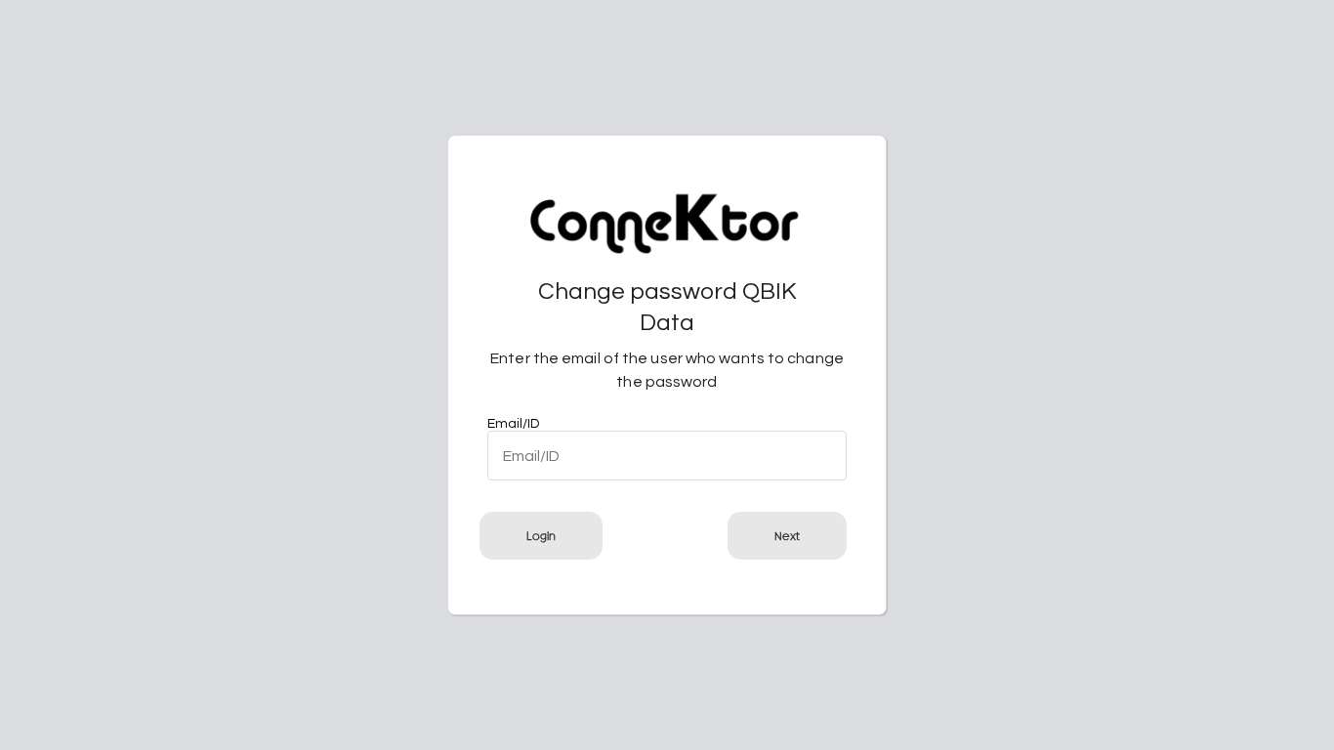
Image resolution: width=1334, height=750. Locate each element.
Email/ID (513, 424)
